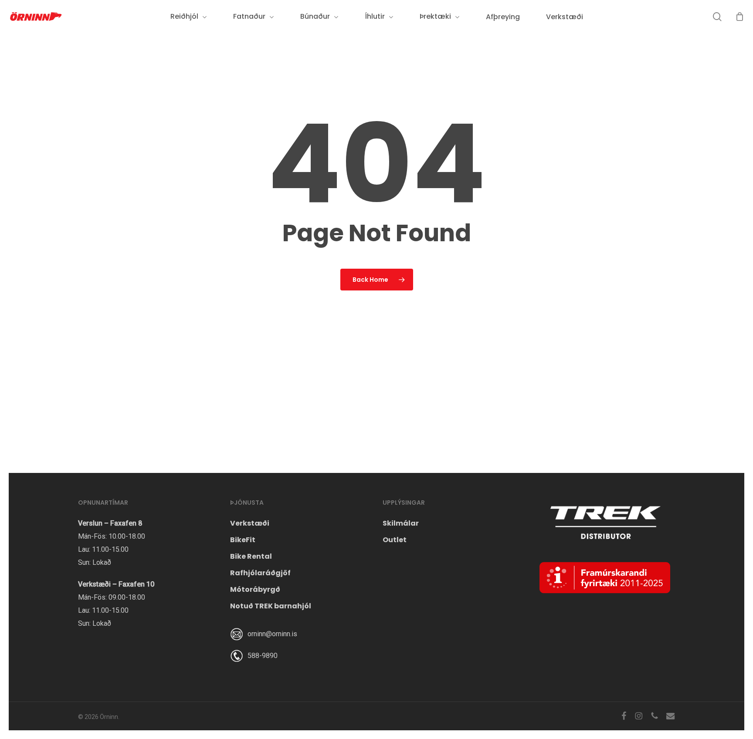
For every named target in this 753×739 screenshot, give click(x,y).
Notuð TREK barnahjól (270, 606)
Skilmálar (401, 523)
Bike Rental (251, 556)
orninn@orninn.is (272, 634)
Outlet (395, 540)
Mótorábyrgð (255, 589)
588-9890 (263, 655)
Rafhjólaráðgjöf (260, 573)
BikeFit (242, 540)
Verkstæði (249, 523)
